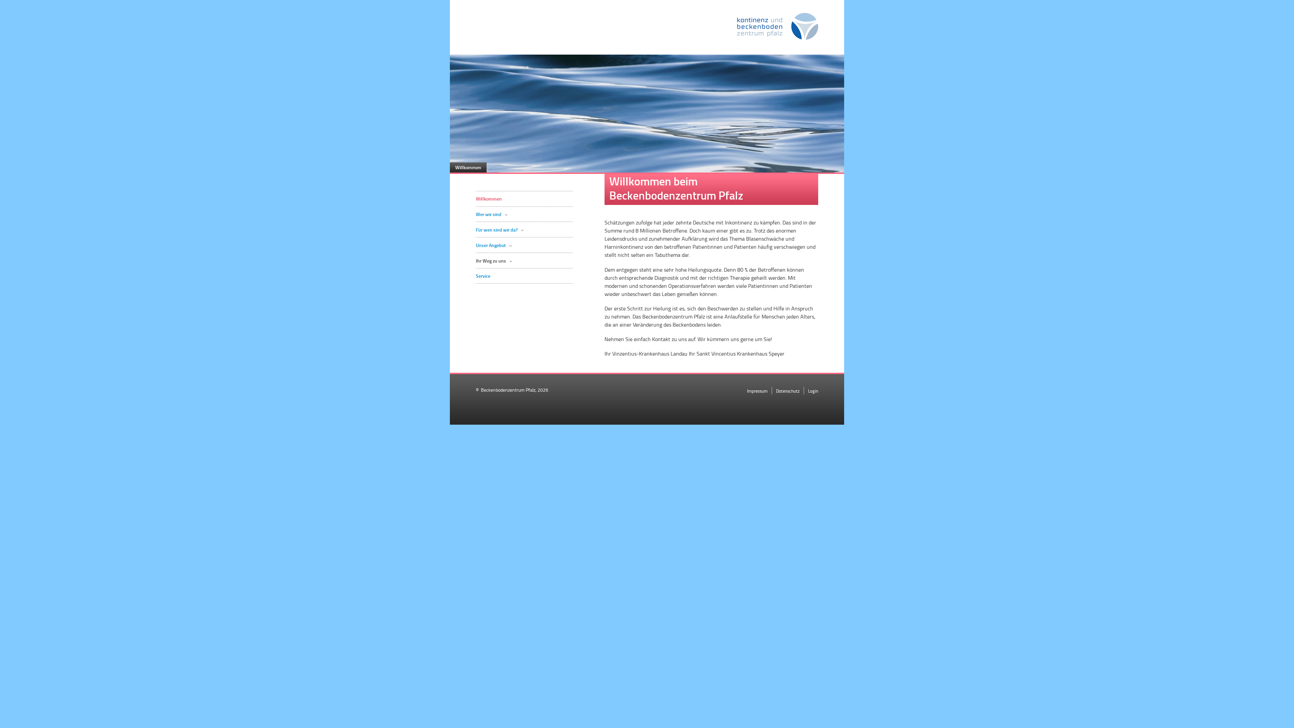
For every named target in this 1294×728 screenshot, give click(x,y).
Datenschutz (788, 391)
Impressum (757, 391)
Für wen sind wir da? (497, 230)
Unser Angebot (491, 245)
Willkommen (489, 199)
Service (483, 276)
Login (813, 391)
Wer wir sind (488, 214)
